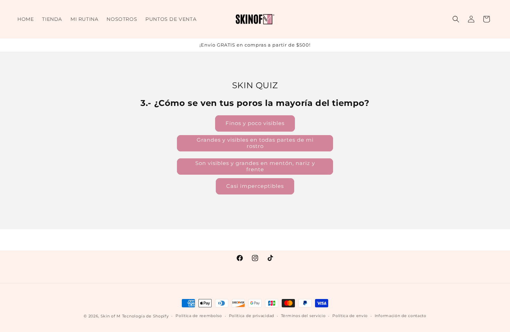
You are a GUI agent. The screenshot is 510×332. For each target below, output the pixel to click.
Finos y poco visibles (255, 123)
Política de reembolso (199, 315)
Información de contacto (400, 315)
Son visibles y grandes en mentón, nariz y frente (255, 166)
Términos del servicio (303, 315)
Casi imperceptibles (255, 186)
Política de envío (350, 315)
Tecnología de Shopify (145, 316)
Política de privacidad (251, 315)
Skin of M (111, 316)
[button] (456, 19)
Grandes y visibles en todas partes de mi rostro (255, 142)
